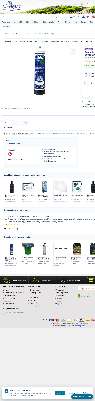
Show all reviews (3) (11, 229)
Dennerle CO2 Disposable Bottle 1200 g (10, 259)
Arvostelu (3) (21, 123)
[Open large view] (72, 50)
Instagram (58, 303)
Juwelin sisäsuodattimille (26, 200)
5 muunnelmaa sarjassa (75, 262)
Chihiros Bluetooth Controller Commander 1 (60, 259)
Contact (8, 301)
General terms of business (14, 293)
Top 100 (33, 300)
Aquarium (6, 22)
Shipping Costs (35, 293)
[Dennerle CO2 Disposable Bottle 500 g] (40, 70)
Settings (86, 393)
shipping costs (80, 326)
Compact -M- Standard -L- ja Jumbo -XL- (60, 200)
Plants (67, 22)
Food (60, 22)
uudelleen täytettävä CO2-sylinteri (43, 262)
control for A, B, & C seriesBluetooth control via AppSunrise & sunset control (60, 264)
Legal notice (9, 303)
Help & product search (82, 397)
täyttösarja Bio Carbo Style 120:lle (27, 262)
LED (20, 22)
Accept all (60, 393)
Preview (11, 192)
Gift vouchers (59, 290)
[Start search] (57, 17)
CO (27, 22)
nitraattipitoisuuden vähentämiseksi (76, 200)
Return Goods (10, 295)
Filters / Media (48, 22)
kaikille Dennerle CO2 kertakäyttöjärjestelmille (11, 264)
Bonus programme (61, 293)
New (14, 22)
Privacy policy (10, 298)
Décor (36, 22)
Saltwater (6, 26)
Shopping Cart (35, 306)
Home (7, 290)
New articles (34, 298)
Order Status (34, 290)
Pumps (84, 22)
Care (75, 22)
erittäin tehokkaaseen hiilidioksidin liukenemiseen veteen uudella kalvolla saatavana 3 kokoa (44, 200)
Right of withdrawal (12, 309)
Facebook (58, 301)
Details (30, 395)
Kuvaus (8, 123)
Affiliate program (60, 295)
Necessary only (73, 393)
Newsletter (58, 298)
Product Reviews (36, 303)
